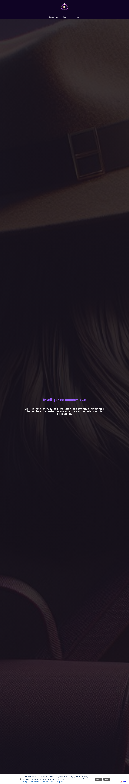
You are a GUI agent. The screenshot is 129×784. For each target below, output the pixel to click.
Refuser (106, 779)
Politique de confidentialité (31, 782)
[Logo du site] (64, 7)
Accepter (98, 779)
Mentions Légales (47, 782)
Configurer (59, 782)
